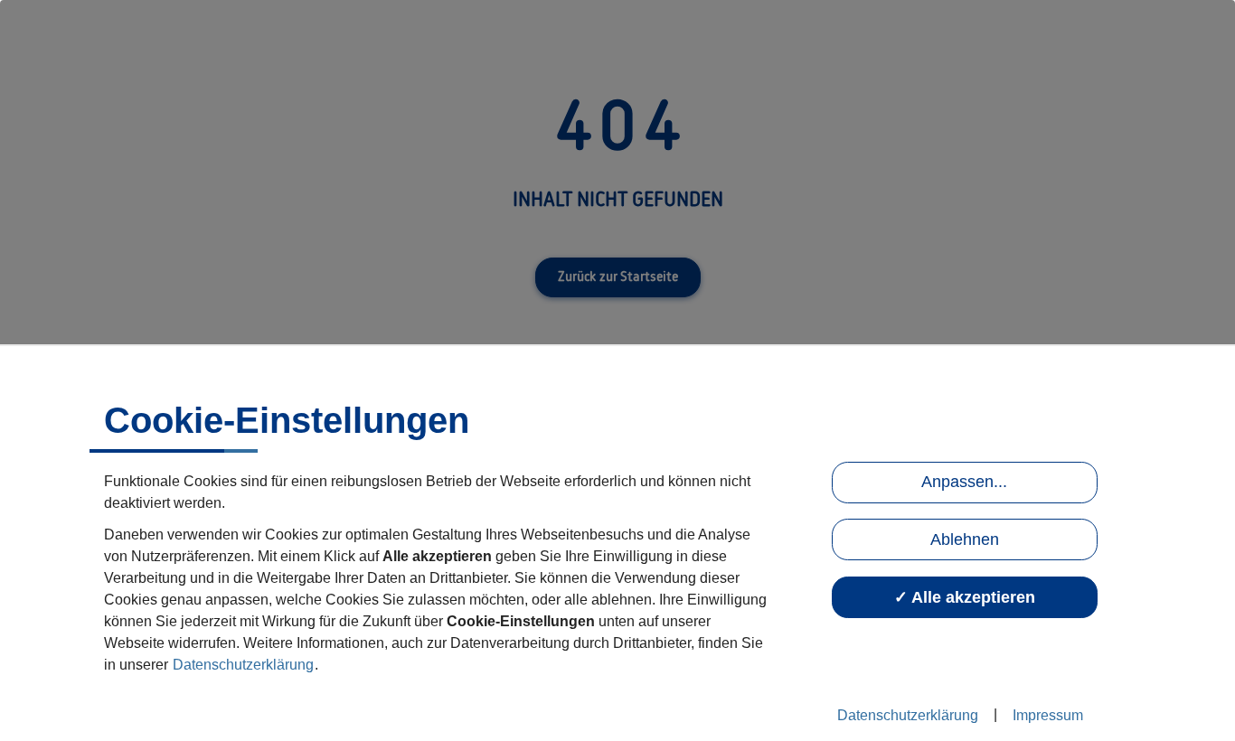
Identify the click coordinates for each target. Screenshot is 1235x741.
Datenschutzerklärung (243, 664)
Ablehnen (964, 539)
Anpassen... (964, 482)
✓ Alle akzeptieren (964, 597)
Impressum (1048, 715)
